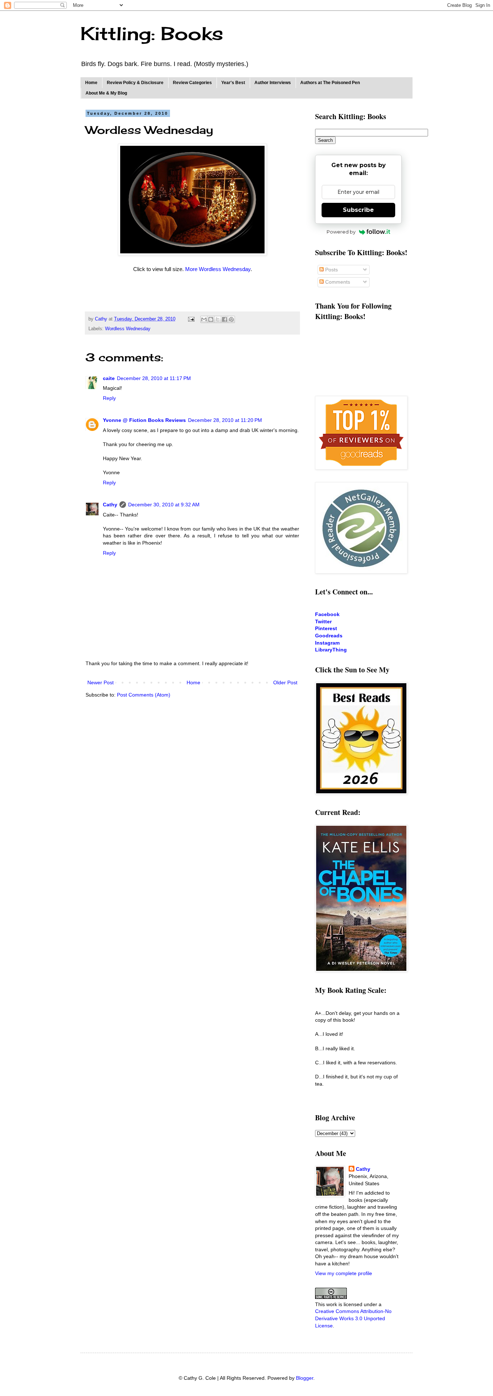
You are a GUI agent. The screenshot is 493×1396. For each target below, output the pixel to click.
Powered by (341, 232)
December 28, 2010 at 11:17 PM (154, 378)
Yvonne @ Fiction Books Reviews (144, 420)
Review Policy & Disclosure (135, 82)
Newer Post (100, 682)
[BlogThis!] (210, 319)
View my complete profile (343, 1273)
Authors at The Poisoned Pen (330, 82)
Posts (331, 269)
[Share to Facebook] (224, 319)
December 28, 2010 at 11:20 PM (225, 420)
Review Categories (192, 82)
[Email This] (204, 319)
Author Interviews (272, 82)
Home (91, 82)
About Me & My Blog (106, 93)
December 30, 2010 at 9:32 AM (164, 504)
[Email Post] (191, 319)
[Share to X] (217, 319)
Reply (109, 398)
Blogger (304, 1378)
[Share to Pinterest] (231, 319)
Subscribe (358, 209)
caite (109, 378)
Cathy (110, 504)
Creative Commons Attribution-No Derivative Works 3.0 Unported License (353, 1318)
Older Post (285, 682)
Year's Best (233, 82)
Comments (337, 282)
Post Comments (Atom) (143, 695)
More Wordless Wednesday (217, 269)
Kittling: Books (151, 33)
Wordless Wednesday (127, 328)
